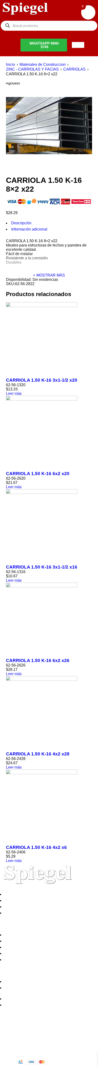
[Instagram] (32, 1030)
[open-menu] (78, 45)
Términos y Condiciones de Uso (32, 953)
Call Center (14, 960)
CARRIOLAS (74, 69)
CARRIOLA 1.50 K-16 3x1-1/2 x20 (41, 380)
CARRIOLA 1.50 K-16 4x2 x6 (36, 847)
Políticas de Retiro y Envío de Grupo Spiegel (42, 947)
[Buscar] (7, 26)
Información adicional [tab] (29, 229)
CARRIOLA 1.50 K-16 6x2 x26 (37, 660)
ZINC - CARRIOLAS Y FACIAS (32, 69)
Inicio (10, 64)
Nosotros (12, 894)
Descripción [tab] (21, 223)
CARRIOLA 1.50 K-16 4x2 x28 (37, 753)
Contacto (12, 913)
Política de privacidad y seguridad (33, 935)
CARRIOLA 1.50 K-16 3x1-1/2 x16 (41, 566)
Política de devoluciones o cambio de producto (44, 941)
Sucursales (14, 900)
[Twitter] (19, 1030)
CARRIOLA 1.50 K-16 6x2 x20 (37, 473)
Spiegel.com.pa (39, 1046)
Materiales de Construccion (43, 64)
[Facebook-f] (6, 1030)
